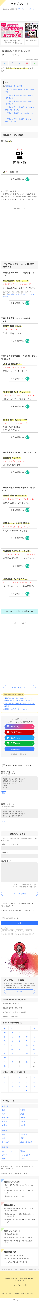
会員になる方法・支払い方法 (12, 1008)
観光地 (23, 1151)
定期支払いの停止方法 (10, 1016)
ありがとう (19, 930)
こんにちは (29, 930)
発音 (22, 1138)
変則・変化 (6, 1117)
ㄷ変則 (4, 1125)
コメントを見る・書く (19, 688)
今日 (33, 934)
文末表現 (23, 1134)
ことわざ (5, 1142)
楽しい (26, 934)
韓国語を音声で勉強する (11, 1003)
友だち (15, 743)
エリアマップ (7, 1151)
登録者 (16, 732)
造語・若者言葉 (26, 1142)
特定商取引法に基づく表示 (22, 1293)
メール (4, 853)
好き (12, 930)
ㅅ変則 (23, 1125)
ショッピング (25, 1155)
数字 (12, 934)
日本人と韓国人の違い (12, 1234)
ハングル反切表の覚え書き (14, 1255)
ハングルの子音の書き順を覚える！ (17, 1262)
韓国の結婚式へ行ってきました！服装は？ (19, 1237)
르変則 (23, 1121)
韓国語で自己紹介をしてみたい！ (17, 709)
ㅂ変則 (23, 1117)
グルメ (4, 1155)
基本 (4, 1134)
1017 (20, 8)
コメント (6, 861)
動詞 (4, 1110)
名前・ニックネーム (10, 844)
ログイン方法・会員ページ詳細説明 (14, 1012)
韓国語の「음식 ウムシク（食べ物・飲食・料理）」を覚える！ (17, 905)
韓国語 (4, 1130)
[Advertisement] (19, 231)
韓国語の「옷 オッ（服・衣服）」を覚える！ (17, 910)
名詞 (4, 1114)
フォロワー (17, 726)
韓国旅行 (5, 1147)
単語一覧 (5, 1106)
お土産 (23, 1158)
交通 (4, 1158)
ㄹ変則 (4, 1121)
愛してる (4, 930)
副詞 (22, 1114)
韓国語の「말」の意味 (13, 86)
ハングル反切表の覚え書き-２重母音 (17, 1258)
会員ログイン (31, 9)
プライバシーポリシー (8, 1293)
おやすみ (4, 934)
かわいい (18, 934)
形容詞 (23, 1110)
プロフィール (19, 991)
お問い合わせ (33, 1293)
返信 (3, 793)
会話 (4, 1138)
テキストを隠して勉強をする (20, 611)
